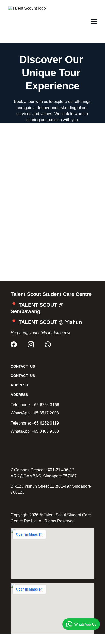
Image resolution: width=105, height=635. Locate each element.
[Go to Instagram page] (31, 344)
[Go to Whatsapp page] (48, 344)
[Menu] (94, 21)
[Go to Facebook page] (14, 344)
